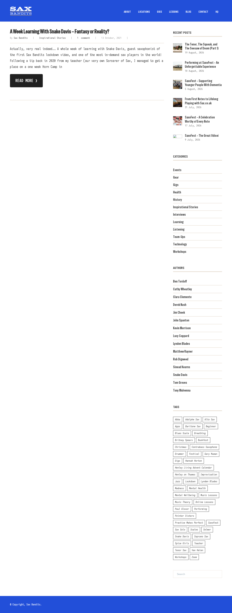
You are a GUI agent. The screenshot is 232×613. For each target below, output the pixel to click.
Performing (200, 508)
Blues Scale (182, 433)
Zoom (194, 557)
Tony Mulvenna (181, 390)
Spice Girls (182, 543)
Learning (178, 222)
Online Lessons (204, 502)
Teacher (198, 543)
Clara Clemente (182, 297)
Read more (26, 80)
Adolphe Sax (192, 419)
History (177, 200)
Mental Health (197, 488)
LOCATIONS (144, 11)
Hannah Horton (193, 460)
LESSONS (173, 11)
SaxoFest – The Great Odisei (202, 135)
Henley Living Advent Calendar (193, 467)
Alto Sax (210, 419)
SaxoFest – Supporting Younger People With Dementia (203, 83)
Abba (177, 419)
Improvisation (209, 474)
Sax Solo (180, 529)
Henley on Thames (185, 474)
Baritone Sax (193, 426)
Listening (179, 229)
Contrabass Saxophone (204, 446)
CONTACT (203, 11)
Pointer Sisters (184, 515)
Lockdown (190, 481)
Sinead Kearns (181, 367)
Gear (176, 177)
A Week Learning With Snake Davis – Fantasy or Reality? (59, 31)
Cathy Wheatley (182, 289)
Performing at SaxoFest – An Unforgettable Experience (202, 64)
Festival (194, 453)
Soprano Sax (201, 536)
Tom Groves (180, 382)
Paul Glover (182, 508)
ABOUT (127, 11)
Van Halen (197, 550)
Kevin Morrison (182, 328)
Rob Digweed (180, 359)
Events (177, 170)
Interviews (179, 214)
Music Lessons (209, 495)
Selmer (207, 529)
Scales (194, 529)
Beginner (211, 426)
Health (177, 192)
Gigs (176, 185)
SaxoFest (213, 522)
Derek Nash (179, 305)
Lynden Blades (181, 344)
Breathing (200, 433)
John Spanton (181, 320)
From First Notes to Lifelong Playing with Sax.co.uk (201, 101)
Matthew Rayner (183, 351)
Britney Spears (184, 440)
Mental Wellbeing (185, 495)
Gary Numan (211, 453)
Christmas (181, 446)
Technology (180, 244)
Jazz (177, 481)
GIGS (159, 11)
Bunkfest (203, 440)
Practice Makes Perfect (189, 522)
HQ (217, 11)
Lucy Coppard (181, 336)
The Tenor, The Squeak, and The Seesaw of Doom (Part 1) (202, 46)
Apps (177, 426)
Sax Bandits (21, 37)
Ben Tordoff (180, 281)
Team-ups (179, 237)
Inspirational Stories (52, 37)
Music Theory (182, 502)
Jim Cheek (179, 312)
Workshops (179, 252)
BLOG (188, 11)
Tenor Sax (181, 550)
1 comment (83, 37)
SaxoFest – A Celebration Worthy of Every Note (200, 119)
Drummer (179, 453)
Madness (179, 488)
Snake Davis (180, 375)
